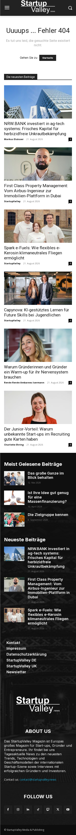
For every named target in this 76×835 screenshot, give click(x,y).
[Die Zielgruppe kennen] (14, 519)
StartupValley (12, 201)
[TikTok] (38, 809)
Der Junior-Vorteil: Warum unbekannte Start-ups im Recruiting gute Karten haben (37, 434)
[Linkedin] (28, 809)
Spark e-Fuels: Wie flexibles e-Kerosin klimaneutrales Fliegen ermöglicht (33, 252)
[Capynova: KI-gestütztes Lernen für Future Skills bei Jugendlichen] (38, 288)
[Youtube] (68, 809)
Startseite (47, 57)
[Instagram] (18, 809)
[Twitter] (58, 809)
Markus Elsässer (14, 139)
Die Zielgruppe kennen (48, 514)
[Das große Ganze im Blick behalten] (14, 478)
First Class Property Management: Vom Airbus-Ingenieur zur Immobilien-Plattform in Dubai (36, 190)
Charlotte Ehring (14, 444)
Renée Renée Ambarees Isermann (24, 382)
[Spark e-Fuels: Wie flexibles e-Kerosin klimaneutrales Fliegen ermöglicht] (38, 226)
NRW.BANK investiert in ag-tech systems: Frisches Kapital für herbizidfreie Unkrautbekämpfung (35, 128)
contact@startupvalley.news (38, 779)
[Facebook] (8, 809)
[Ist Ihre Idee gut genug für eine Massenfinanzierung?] (14, 498)
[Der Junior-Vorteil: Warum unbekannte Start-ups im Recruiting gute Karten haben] (38, 407)
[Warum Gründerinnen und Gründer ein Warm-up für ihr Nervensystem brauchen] (38, 345)
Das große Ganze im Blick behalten (46, 475)
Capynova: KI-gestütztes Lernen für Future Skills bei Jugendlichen (36, 312)
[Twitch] (48, 809)
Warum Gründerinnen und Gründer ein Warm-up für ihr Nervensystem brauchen (36, 372)
